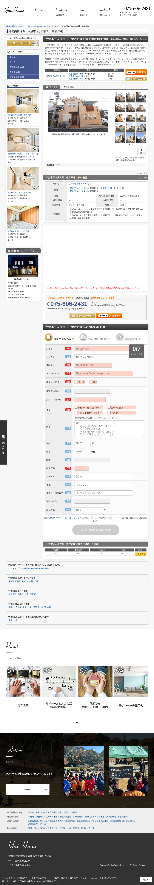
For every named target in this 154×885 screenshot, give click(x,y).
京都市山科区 (27, 581)
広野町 (33, 594)
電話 (95, 382)
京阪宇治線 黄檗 (17, 77)
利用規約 (50, 518)
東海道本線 (70, 821)
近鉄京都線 (33, 821)
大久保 (43, 607)
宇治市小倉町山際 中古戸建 (19, 115)
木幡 (81, 74)
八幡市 (37, 581)
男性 (80, 452)
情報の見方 (142, 173)
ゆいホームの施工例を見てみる (131, 691)
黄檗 (81, 79)
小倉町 (20, 594)
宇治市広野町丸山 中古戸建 (19, 192)
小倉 (30, 607)
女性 (93, 452)
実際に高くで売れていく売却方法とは (23, 691)
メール (81, 382)
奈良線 (71, 76)
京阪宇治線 (73, 74)
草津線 (105, 821)
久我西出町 (111, 817)
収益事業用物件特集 (40, 568)
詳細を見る (140, 554)
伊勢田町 (12, 594)
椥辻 (36, 828)
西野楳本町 (90, 817)
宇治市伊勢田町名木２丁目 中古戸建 (23, 154)
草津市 (66, 812)
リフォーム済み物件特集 (19, 568)
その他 (114, 413)
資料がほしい (118, 407)
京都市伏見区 (14, 581)
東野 (30, 828)
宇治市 (53, 76)
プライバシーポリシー (67, 518)
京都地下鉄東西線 (55, 821)
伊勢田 (36, 607)
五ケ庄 (58, 76)
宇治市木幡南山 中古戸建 (18, 231)
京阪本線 (130, 821)
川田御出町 (78, 817)
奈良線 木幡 (15, 72)
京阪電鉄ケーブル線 (37, 824)
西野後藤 (100, 817)
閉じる (146, 879)
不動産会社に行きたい (89, 413)
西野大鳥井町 (65, 817)
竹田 (83, 828)
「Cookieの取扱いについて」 (31, 881)
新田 (25, 607)
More (27, 789)
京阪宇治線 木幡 (17, 67)
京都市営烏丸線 (117, 821)
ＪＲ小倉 (18, 607)
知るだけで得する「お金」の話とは (59, 691)
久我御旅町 (123, 817)
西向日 (56, 828)
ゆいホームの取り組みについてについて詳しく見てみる (95, 691)
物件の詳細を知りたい (89, 407)
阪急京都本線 (83, 821)
